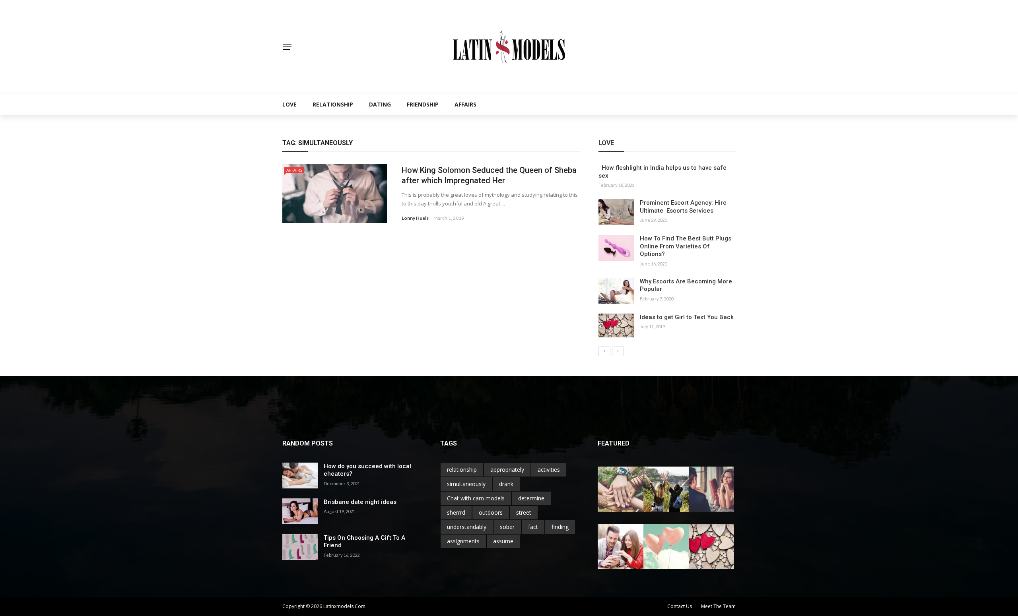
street (523, 512)
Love (289, 104)
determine (531, 498)
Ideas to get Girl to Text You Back (687, 317)
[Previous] (604, 351)
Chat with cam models (476, 498)
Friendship (423, 104)
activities (549, 469)
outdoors (491, 512)
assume (503, 541)
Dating (380, 104)
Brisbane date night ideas (360, 502)
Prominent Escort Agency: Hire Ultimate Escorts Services (683, 206)
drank (506, 484)
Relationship (333, 104)
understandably (466, 527)
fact (533, 527)
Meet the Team (718, 606)
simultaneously (466, 484)
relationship (462, 469)
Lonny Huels (415, 218)
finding (560, 527)
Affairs (465, 104)
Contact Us (679, 606)
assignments (463, 541)
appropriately (507, 469)
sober (507, 527)
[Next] (618, 351)
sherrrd (456, 512)
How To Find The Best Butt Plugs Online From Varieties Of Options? (685, 246)
